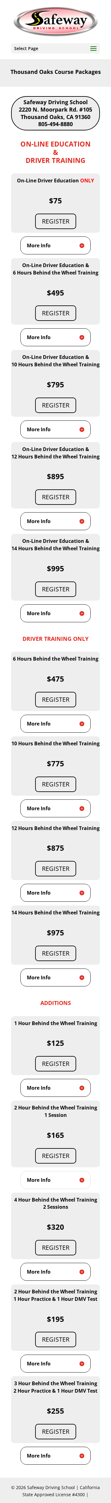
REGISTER (55, 221)
